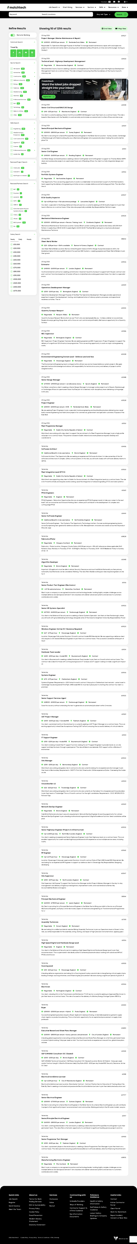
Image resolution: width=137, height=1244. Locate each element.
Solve (51, 1202)
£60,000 (16, 264)
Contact (113, 1199)
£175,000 (17, 291)
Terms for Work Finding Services (35, 1200)
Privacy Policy (34, 1208)
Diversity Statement (37, 1225)
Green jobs (18, 168)
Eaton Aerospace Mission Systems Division (20, 210)
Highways (18, 88)
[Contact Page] (114, 1)
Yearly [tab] (12, 239)
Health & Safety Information (96, 1202)
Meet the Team (15, 1209)
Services (79, 7)
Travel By (14, 47)
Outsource (53, 1199)
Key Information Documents (76, 1215)
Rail (16, 103)
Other (17, 115)
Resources (112, 7)
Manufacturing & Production (18, 134)
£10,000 (16, 244)
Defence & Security (21, 80)
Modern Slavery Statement (35, 1220)
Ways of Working (76, 1205)
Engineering (18, 128)
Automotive (18, 72)
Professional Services (21, 99)
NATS (16, 201)
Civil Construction (20, 138)
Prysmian (17, 193)
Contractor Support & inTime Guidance (78, 1209)
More (124, 7)
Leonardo (17, 197)
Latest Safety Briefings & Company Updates (98, 1215)
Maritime (17, 95)
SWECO (17, 205)
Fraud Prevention (35, 1215)
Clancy (16, 215)
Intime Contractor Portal (117, 1203)
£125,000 (17, 283)
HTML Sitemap (54, 1237)
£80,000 (16, 271)
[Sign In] (119, 2)
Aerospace (18, 68)
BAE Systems (19, 222)
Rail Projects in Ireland (21, 175)
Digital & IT (18, 142)
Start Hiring (67, 7)
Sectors (91, 7)
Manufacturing (19, 92)
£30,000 (16, 252)
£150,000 (17, 287)
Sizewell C (17, 171)
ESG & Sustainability (37, 1205)
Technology (18, 107)
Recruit (52, 1206)
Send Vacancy (14, 1206)
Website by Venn (123, 1238)
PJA (16, 226)
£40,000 (16, 256)
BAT (15, 189)
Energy (17, 84)
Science (17, 146)
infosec (16, 218)
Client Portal (115, 1208)
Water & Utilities (20, 111)
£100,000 (17, 279)
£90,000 (16, 275)
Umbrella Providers (77, 1201)
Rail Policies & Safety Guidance (98, 1208)
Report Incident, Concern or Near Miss (118, 1216)
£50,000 (16, 260)
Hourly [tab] (29, 239)
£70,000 (16, 268)
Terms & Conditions (44, 1237)
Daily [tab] (20, 239)
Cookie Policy (34, 1212)
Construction (19, 76)
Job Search (53, 7)
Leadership (18, 154)
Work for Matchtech (118, 1212)
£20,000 (16, 248)
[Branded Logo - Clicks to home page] (16, 7)
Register (12, 1202)
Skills (101, 7)
